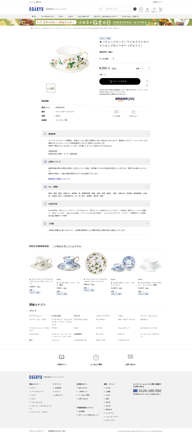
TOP (31, 28)
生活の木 (77, 316)
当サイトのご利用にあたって (88, 415)
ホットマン (100, 334)
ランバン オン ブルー (37, 319)
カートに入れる (120, 81)
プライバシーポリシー (36, 431)
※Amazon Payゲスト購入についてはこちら (112, 94)
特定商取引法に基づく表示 (57, 431)
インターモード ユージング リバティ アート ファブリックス (62, 322)
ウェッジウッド (68, 28)
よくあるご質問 (83, 395)
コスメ (70, 16)
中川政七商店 (56, 316)
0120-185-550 (150, 391)
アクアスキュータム (81, 319)
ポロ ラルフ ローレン (126, 319)
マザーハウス (100, 340)
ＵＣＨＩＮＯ (34, 334)
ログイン (58, 391)
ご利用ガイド (156, 2)
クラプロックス (123, 340)
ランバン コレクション (149, 316)
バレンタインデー (112, 417)
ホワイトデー (110, 420)
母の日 (108, 402)
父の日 (108, 406)
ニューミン (55, 340)
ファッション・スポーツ (130, 16)
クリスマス (110, 413)
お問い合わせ (83, 399)
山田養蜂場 (78, 334)
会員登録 (58, 388)
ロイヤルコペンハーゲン (149, 328)
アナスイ (55, 328)
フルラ (76, 328)
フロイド (121, 334)
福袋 (107, 399)
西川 (30, 340)
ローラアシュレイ (35, 316)
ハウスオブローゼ (80, 340)
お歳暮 (108, 391)
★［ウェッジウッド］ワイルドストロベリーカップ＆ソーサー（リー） (41, 281)
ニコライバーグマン (103, 316)
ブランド (59, 28)
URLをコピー (133, 116)
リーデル (99, 328)
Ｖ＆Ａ (120, 316)
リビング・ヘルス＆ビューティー (105, 16)
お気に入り (59, 395)
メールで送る (116, 116)
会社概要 (81, 411)
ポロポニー (144, 319)
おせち (108, 395)
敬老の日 (109, 409)
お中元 (108, 388)
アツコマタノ (100, 319)
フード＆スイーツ (47, 16)
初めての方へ (83, 388)
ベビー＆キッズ (83, 16)
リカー (61, 16)
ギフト (34, 16)
